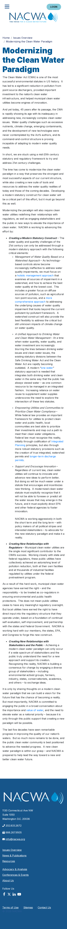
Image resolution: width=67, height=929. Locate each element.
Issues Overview (22, 37)
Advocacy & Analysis (14, 869)
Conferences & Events (15, 874)
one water (47, 367)
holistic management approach (35, 275)
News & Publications (14, 855)
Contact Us (44, 907)
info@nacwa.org (15, 839)
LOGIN (53, 6)
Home (33, 18)
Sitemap (28, 907)
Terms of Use (10, 907)
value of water (34, 710)
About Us (8, 880)
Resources (8, 861)
